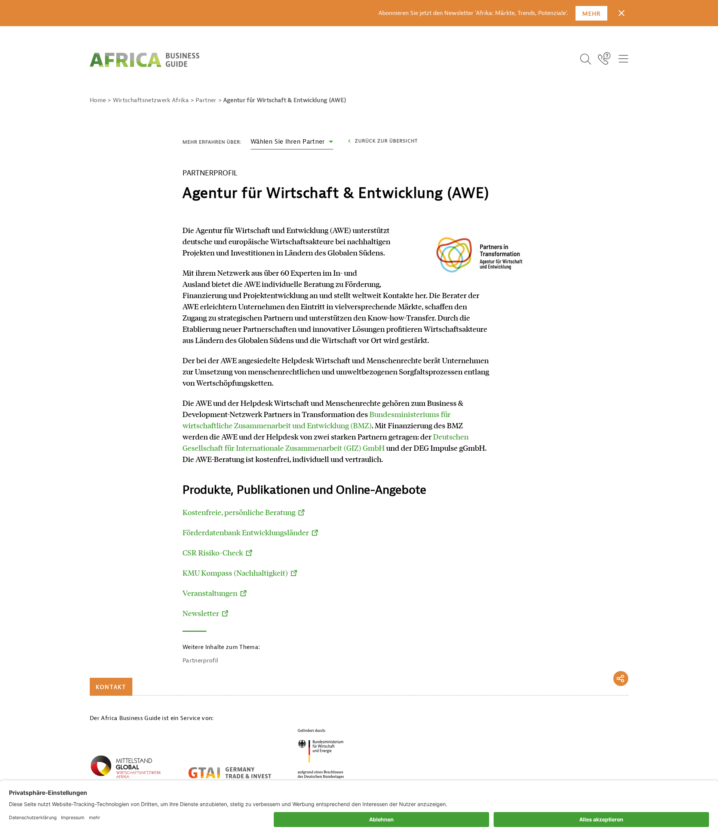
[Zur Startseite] (144, 60)
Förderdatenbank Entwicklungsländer (245, 532)
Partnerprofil (200, 660)
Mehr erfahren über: (212, 142)
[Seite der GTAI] (229, 772)
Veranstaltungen (209, 593)
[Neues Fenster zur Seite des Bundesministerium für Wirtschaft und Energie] (321, 753)
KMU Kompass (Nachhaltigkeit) (235, 573)
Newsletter (200, 613)
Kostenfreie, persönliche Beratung (238, 512)
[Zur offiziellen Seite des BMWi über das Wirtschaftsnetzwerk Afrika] (126, 768)
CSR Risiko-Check (212, 552)
